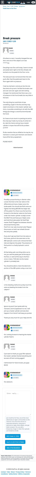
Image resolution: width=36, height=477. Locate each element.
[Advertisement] (18, 24)
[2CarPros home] (15, 2)
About (13, 472)
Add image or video (12, 436)
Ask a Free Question (13, 448)
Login (28, 2)
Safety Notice (13, 474)
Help (8, 472)
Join (33, 2)
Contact (3, 472)
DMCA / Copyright (24, 474)
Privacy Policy (20, 472)
